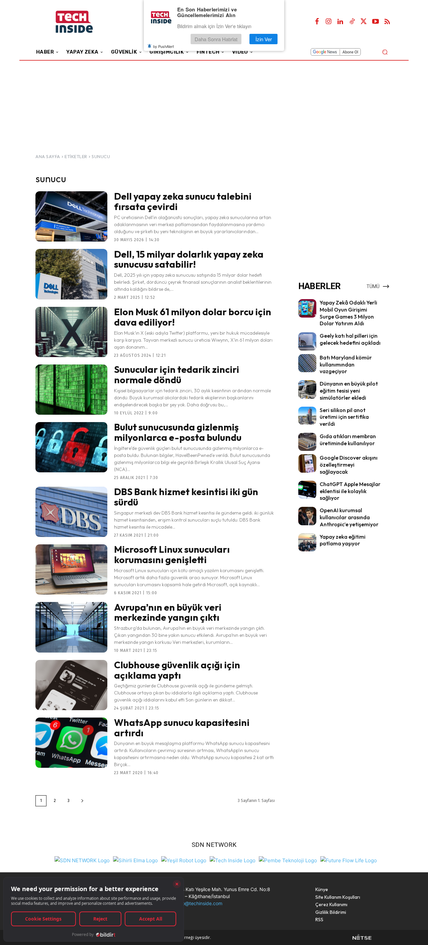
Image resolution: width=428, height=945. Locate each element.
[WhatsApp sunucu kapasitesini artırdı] (71, 743)
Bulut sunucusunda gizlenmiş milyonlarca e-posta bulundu (177, 432)
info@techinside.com (199, 903)
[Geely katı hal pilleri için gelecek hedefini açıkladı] (307, 341)
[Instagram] (328, 21)
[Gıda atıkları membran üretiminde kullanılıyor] (307, 442)
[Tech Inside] (232, 860)
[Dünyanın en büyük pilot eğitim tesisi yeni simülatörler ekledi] (307, 389)
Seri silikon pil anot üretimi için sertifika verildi (344, 417)
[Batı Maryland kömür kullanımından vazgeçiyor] (307, 363)
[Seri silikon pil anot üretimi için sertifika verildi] (307, 416)
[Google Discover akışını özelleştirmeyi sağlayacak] (307, 463)
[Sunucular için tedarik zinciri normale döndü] (71, 389)
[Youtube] (375, 21)
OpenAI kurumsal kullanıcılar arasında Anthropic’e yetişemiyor (349, 517)
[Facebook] (317, 21)
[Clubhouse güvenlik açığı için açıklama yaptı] (71, 685)
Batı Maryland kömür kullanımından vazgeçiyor (346, 364)
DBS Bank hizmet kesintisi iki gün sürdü (186, 497)
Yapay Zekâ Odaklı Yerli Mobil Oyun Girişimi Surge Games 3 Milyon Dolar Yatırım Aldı (348, 313)
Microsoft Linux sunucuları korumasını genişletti (172, 554)
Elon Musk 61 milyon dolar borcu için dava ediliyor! (192, 317)
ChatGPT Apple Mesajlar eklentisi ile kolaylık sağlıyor (350, 491)
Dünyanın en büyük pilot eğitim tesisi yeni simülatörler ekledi (349, 390)
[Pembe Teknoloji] (288, 860)
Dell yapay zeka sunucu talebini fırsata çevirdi (182, 201)
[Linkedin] (340, 21)
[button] (385, 52)
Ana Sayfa (47, 156)
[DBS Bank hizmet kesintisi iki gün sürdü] (71, 512)
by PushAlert (163, 46)
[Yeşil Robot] (183, 860)
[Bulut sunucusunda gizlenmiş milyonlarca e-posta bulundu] (71, 447)
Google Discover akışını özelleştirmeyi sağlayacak (349, 464)
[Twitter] (363, 21)
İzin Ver (263, 39)
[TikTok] (352, 21)
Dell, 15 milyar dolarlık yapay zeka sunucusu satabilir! (188, 259)
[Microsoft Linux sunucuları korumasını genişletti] (71, 569)
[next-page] (82, 800)
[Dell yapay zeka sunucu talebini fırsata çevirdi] (71, 216)
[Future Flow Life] (348, 860)
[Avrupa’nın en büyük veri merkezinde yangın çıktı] (71, 627)
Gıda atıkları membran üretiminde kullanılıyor (348, 440)
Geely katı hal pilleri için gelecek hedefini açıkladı (350, 339)
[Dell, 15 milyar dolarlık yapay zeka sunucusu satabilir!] (71, 274)
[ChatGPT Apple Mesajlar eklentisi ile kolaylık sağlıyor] (307, 490)
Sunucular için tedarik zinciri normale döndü (176, 374)
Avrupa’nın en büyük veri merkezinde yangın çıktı (167, 612)
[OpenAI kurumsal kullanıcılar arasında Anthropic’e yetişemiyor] (307, 516)
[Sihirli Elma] (135, 860)
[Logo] (83, 22)
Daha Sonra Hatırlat (216, 39)
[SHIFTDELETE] (82, 860)
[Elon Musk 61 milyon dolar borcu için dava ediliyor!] (71, 332)
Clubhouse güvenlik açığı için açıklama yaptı (177, 670)
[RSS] (387, 21)
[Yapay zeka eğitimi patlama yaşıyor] (307, 542)
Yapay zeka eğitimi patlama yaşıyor (342, 540)
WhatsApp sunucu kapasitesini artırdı (181, 728)
